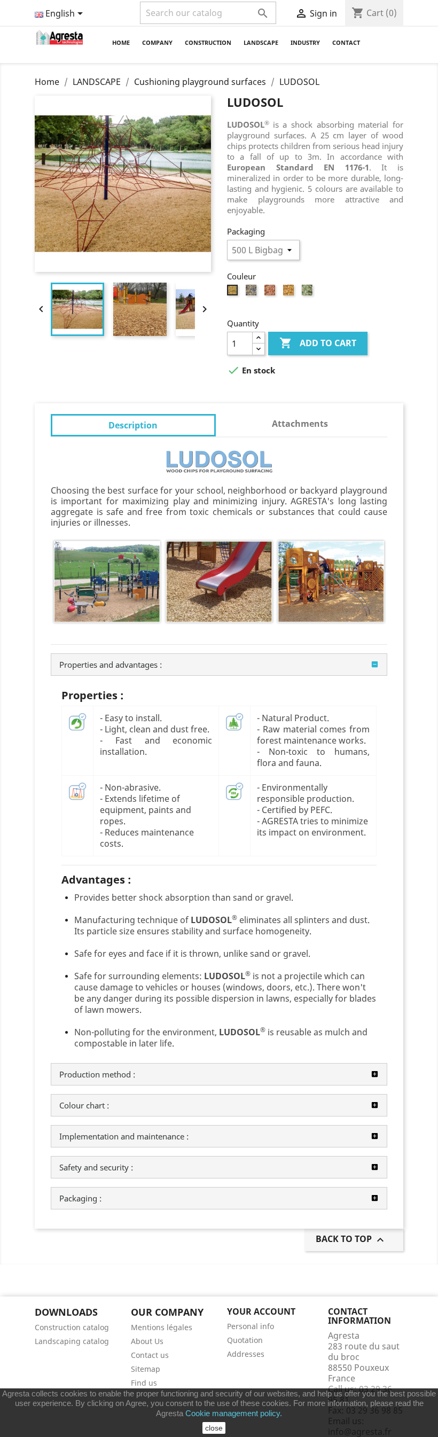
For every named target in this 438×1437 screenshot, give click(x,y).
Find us (144, 1383)
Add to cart (317, 343)
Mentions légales (161, 1327)
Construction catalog (72, 1327)
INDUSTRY (305, 42)
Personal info (250, 1326)
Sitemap (145, 1369)
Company (157, 42)
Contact (346, 42)
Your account (261, 1311)
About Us (147, 1341)
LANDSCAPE (261, 42)
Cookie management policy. (233, 1413)
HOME (121, 42)
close (214, 1428)
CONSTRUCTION (208, 42)
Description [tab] (133, 425)
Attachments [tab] (300, 423)
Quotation (245, 1340)
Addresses (245, 1354)
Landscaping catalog (72, 1341)
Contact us (150, 1355)
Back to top (351, 1239)
